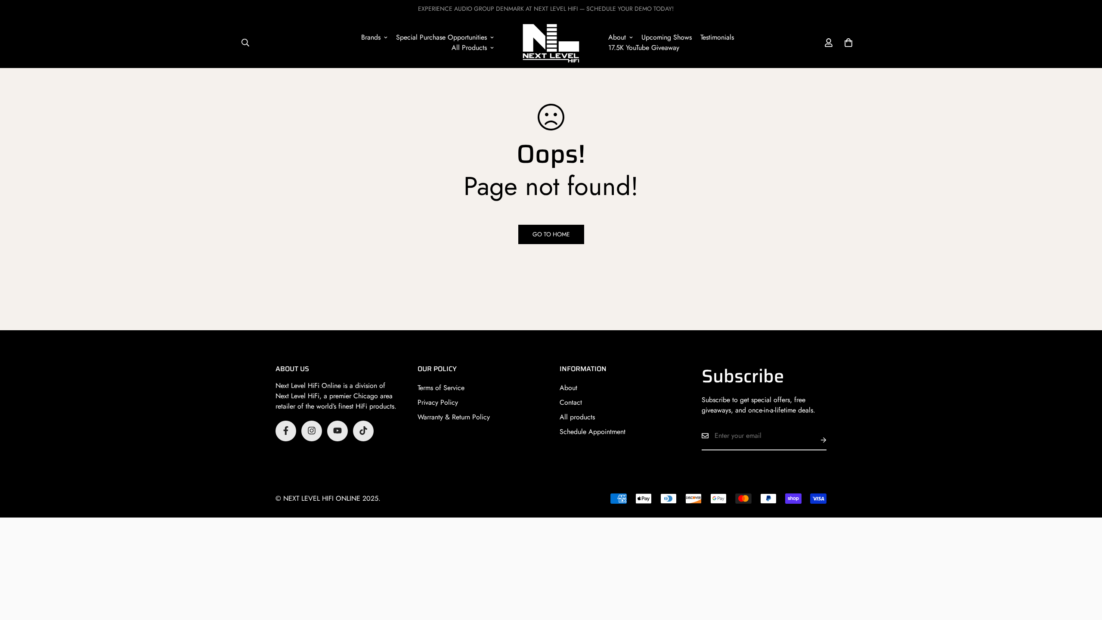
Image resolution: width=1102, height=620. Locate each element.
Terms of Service (441, 387)
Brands (371, 37)
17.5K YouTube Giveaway (643, 48)
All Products (469, 48)
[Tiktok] (363, 430)
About (617, 37)
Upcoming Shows (666, 37)
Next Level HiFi (297, 395)
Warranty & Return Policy (454, 417)
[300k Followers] (286, 430)
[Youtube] (337, 430)
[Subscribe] (816, 440)
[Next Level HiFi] (551, 42)
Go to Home (551, 234)
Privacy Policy (438, 402)
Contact (571, 402)
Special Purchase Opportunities (441, 37)
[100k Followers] (311, 430)
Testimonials (717, 37)
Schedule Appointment (592, 431)
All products (577, 417)
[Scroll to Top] (1085, 573)
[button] (848, 43)
